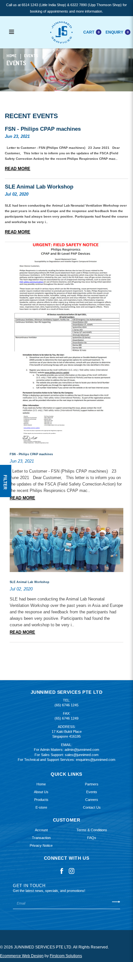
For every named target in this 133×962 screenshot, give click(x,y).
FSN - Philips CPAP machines (43, 129)
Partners (91, 784)
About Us (41, 792)
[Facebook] (62, 870)
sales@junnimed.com (81, 755)
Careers (91, 800)
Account (41, 830)
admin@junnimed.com (82, 750)
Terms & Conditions (92, 830)
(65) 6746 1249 (66, 718)
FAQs (91, 838)
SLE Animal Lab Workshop (39, 187)
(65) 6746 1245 (66, 705)
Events (31, 55)
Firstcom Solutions (66, 956)
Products (41, 800)
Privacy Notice (41, 845)
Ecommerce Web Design (22, 956)
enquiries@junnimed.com (95, 760)
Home (11, 55)
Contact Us (92, 807)
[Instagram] (72, 870)
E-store (41, 807)
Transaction (41, 838)
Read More (17, 168)
